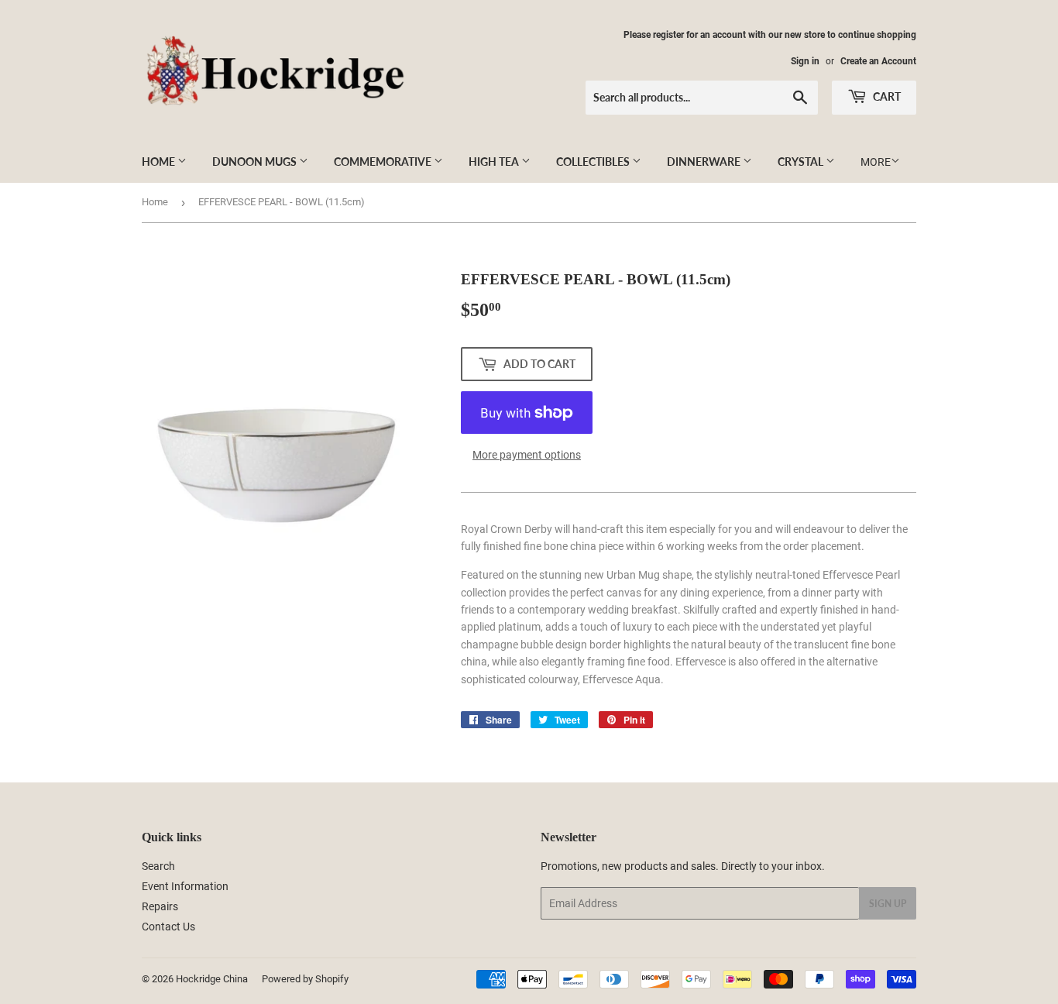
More (875, 162)
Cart (886, 96)
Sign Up (887, 903)
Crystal (802, 161)
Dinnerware (705, 161)
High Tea (495, 161)
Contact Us (168, 926)
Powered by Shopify (305, 979)
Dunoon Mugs (255, 161)
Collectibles (594, 161)
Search (158, 866)
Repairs (160, 906)
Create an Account (878, 61)
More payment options (526, 455)
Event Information (185, 886)
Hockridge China (212, 979)
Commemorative (384, 161)
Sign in (805, 61)
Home (159, 161)
